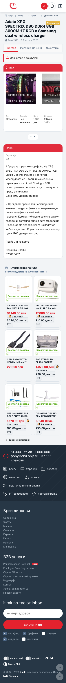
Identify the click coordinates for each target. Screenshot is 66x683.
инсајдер (13, 633)
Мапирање (9, 546)
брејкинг (33, 633)
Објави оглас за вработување (20, 576)
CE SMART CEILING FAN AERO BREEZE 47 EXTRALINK (47, 416)
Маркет (7, 526)
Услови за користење (15, 588)
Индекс (7, 538)
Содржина (9, 517)
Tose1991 (13, 40)
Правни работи (12, 592)
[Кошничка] (52, 6)
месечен (32, 639)
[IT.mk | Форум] (13, 6)
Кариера (8, 534)
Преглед (11, 47)
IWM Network (10, 676)
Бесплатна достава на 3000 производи (25, 271)
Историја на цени (31, 47)
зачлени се (33, 625)
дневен (51, 633)
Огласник (8, 530)
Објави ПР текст (12, 572)
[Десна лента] (60, 6)
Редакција (9, 580)
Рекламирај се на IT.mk (20, 563)
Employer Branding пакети (18, 568)
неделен (13, 639)
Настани (8, 542)
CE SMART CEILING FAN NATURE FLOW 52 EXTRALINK (17, 308)
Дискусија (52, 47)
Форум (7, 521)
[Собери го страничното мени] (5, 6)
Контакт (7, 584)
